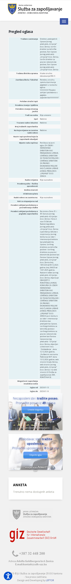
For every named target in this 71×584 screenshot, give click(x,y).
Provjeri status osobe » (35, 467)
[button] (8, 576)
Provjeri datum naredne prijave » (35, 428)
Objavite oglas (35, 455)
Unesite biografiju (35, 409)
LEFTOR (50, 580)
